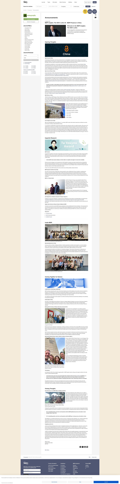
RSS (89, 457)
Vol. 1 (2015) (33, 73)
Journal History (27, 46)
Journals (43, 2)
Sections (26, 38)
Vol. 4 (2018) (25, 73)
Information (55, 2)
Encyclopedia (75, 472)
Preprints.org (75, 468)
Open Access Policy (51, 468)
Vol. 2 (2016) (33, 72)
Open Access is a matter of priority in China (57, 93)
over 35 (50, 293)
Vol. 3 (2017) (33, 71)
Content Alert (94, 457)
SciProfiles (75, 471)
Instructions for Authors (28, 34)
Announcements (36, 10)
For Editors (63, 468)
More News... (47, 450)
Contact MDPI (50, 469)
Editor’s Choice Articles (29, 42)
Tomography (30, 10)
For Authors (63, 465)
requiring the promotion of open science (61, 75)
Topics (49, 2)
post (50, 72)
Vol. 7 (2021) (33, 68)
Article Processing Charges (53, 465)
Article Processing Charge (29, 39)
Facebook (87, 466)
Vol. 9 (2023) (33, 65)
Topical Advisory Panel (28, 33)
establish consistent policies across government (53, 80)
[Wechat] (87, 447)
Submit (94, 2)
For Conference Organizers (65, 474)
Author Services (63, 2)
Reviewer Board (27, 31)
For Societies (63, 472)
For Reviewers (63, 466)
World (47, 215)
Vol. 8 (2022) (33, 66)
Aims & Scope (27, 29)
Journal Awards (27, 47)
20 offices (58, 122)
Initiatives (70, 2)
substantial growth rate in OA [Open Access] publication (55, 74)
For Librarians (63, 469)
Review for (31, 21)
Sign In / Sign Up (88, 2)
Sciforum (74, 465)
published (69, 207)
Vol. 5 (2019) (25, 72)
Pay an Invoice (50, 466)
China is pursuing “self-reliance (69, 89)
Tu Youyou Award (69, 186)
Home (28, 27)
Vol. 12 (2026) (25, 65)
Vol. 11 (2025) (25, 66)
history (49, 97)
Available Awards (49, 216)
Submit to (31, 19)
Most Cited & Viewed (28, 43)
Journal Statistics (27, 44)
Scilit (74, 469)
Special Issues (27, 35)
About (75, 2)
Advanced (93, 6)
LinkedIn (86, 465)
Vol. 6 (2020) (25, 71)
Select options (26, 470)
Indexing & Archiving (28, 40)
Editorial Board (27, 30)
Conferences (27, 48)
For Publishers (63, 471)
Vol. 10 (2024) (25, 68)
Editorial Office (27, 50)
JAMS (74, 474)
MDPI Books (75, 466)
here (77, 167)
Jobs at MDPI (50, 471)
